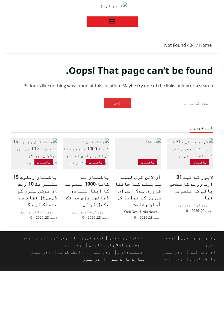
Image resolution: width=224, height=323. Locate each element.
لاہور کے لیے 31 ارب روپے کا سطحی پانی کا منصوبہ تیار (191, 187)
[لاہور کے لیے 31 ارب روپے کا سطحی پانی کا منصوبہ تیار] (190, 153)
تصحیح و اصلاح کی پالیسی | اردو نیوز (102, 245)
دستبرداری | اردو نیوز (116, 252)
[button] (112, 21)
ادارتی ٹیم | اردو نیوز (189, 252)
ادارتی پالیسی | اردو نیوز (112, 238)
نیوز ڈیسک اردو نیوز (192, 205)
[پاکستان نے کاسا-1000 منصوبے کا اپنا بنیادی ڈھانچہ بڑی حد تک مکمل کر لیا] (86, 153)
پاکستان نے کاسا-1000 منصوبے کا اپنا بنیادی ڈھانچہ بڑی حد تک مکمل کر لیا (87, 191)
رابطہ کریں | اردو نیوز (189, 259)
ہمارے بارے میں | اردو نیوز (114, 259)
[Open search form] (7, 5)
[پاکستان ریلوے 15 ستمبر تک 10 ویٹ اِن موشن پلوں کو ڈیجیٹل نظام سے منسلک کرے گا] (34, 153)
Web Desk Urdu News (140, 211)
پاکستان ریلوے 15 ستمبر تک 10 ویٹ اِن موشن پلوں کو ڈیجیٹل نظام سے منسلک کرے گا (35, 191)
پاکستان (199, 162)
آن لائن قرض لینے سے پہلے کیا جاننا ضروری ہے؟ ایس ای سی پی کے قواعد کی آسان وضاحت (138, 191)
